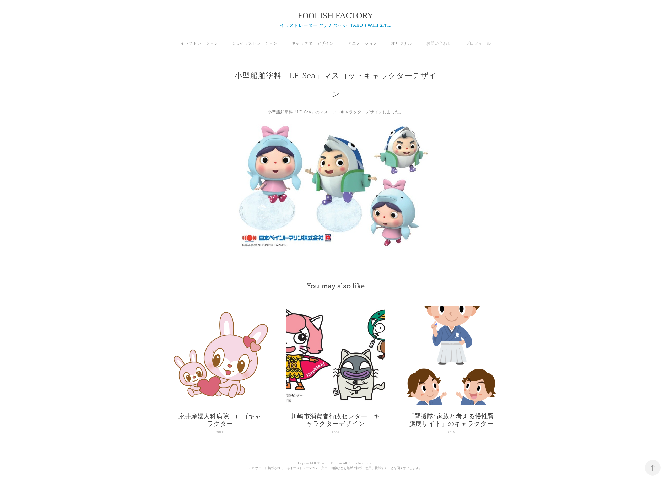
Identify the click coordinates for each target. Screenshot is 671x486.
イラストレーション (199, 43)
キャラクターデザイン (312, 43)
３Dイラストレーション (254, 43)
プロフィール (478, 43)
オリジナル (401, 43)
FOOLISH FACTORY (335, 15)
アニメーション (362, 43)
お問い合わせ (438, 43)
